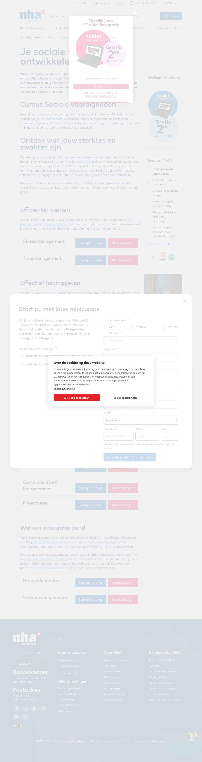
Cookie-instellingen (125, 397)
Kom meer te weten (64, 388)
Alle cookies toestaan (76, 397)
